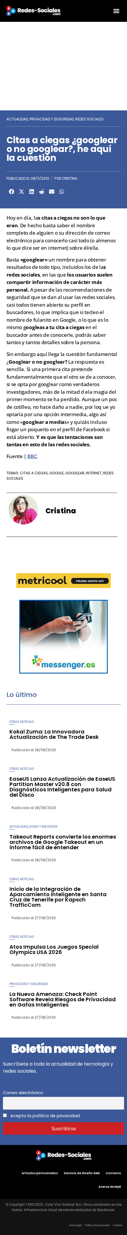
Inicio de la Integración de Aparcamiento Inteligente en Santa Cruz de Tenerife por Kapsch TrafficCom (58, 897)
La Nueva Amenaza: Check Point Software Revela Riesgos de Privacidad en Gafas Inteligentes (62, 999)
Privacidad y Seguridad (52, 119)
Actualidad (17, 119)
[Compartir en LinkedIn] (32, 192)
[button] (116, 11)
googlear (74, 473)
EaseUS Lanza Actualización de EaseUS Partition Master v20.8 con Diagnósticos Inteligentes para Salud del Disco (62, 786)
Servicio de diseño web (82, 1173)
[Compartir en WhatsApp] (62, 192)
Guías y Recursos (43, 826)
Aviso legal (75, 1225)
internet (94, 473)
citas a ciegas (34, 473)
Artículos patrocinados (40, 1173)
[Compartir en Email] (52, 192)
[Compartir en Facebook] (11, 192)
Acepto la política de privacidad (44, 1116)
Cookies (118, 1225)
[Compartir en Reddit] (42, 192)
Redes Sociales (89, 119)
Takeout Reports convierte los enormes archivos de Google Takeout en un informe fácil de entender (62, 842)
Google (56, 473)
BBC (32, 456)
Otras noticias (21, 722)
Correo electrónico (23, 1093)
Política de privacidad (97, 1225)
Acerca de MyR (109, 1187)
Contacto (113, 1173)
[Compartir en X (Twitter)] (22, 192)
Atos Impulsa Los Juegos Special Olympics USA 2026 (54, 949)
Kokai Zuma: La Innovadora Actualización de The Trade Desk (54, 734)
